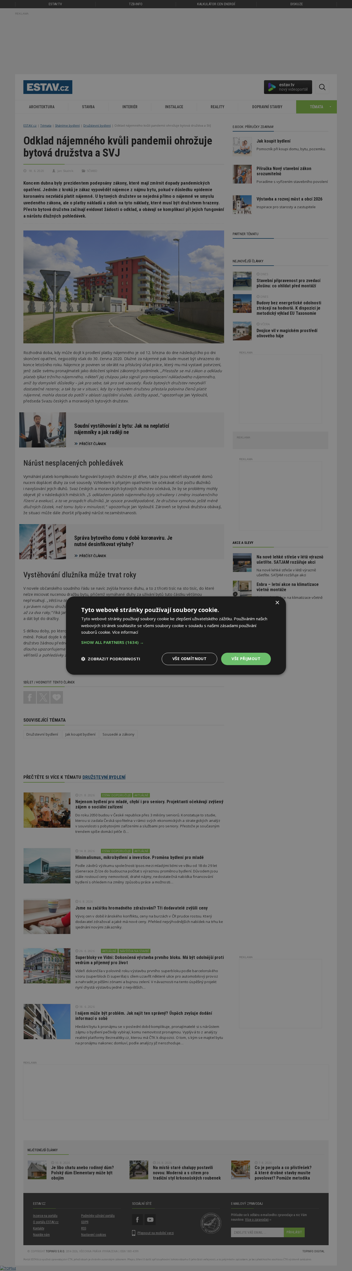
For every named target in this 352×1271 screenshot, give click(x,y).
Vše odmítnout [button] (189, 658)
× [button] (277, 603)
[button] (176, 642)
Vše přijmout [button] (246, 658)
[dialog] (176, 635)
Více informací (125, 632)
